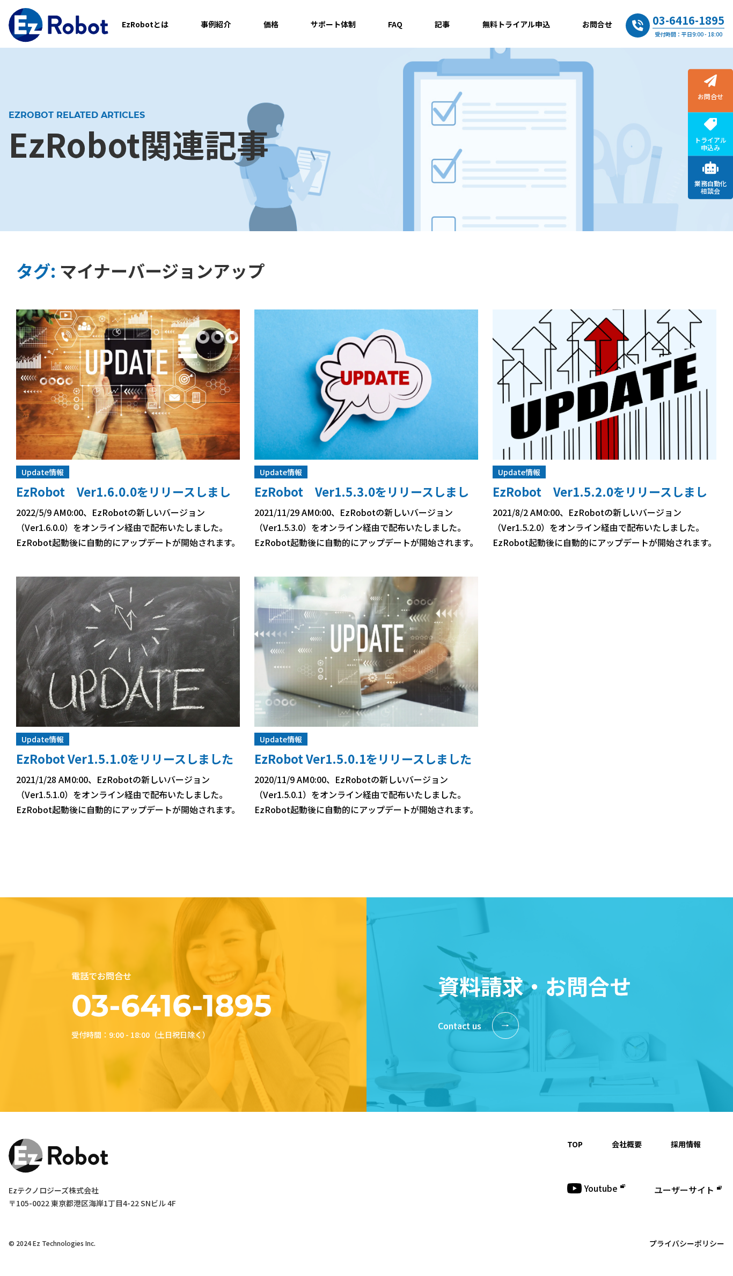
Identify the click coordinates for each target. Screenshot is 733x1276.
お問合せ (597, 24)
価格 (270, 24)
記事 (442, 24)
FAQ (395, 24)
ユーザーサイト (684, 1189)
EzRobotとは (145, 24)
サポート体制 (333, 24)
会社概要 (627, 1144)
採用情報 (686, 1144)
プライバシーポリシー (686, 1243)
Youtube (601, 1188)
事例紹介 (216, 24)
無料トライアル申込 (516, 24)
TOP (575, 1144)
